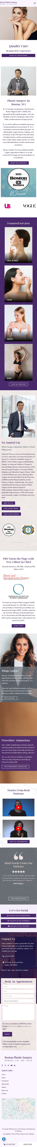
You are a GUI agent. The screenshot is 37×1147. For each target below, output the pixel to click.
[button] (18, 55)
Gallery (4, 1087)
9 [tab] (25, 542)
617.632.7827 (10, 1144)
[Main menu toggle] (35, 3)
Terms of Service (25, 1026)
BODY (9, 378)
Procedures (5, 1081)
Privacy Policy (12, 1026)
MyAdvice (19, 1131)
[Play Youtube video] (18, 807)
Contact (4, 1093)
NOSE (9, 300)
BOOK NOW (28, 1144)
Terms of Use (24, 1134)
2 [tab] (13, 542)
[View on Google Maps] (18, 1108)
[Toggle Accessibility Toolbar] (4, 1139)
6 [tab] (20, 542)
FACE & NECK (12, 260)
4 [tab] (17, 542)
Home (3, 1074)
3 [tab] (15, 542)
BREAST (10, 339)
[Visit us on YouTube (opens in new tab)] (11, 1065)
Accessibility (6, 1134)
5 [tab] (18, 542)
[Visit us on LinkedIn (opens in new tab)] (8, 1065)
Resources (5, 1090)
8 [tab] (24, 542)
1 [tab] (11, 542)
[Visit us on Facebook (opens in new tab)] (2, 1065)
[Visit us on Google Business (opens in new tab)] (14, 1065)
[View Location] (4, 962)
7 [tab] (22, 542)
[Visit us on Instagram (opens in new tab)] (5, 1065)
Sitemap (31, 1134)
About (3, 1078)
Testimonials (5, 1084)
